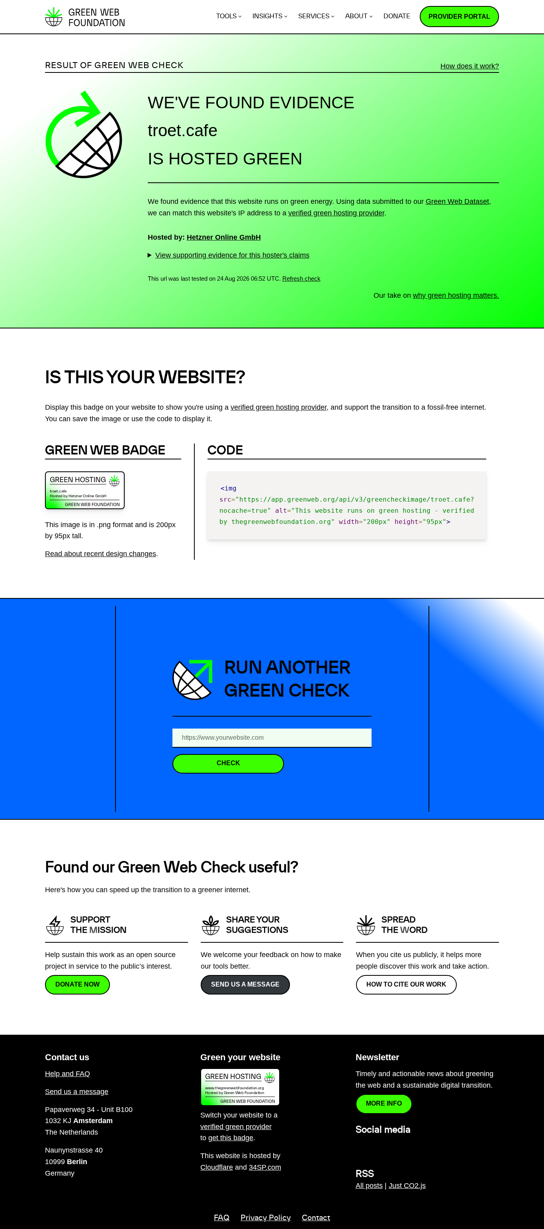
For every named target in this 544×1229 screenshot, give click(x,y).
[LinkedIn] (360, 1147)
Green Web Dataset (457, 201)
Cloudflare (216, 1167)
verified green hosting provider (336, 213)
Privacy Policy (266, 1218)
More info (384, 1103)
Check (228, 763)
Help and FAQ (67, 1074)
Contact (316, 1218)
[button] (240, 16)
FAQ (221, 1218)
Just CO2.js (407, 1186)
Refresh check (301, 278)
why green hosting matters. (456, 295)
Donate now (77, 984)
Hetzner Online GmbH (224, 237)
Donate (397, 17)
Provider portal (459, 16)
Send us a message (245, 984)
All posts (369, 1186)
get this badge (230, 1138)
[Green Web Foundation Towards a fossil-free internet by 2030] (85, 16)
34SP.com (265, 1167)
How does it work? (469, 66)
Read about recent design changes (100, 554)
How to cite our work (406, 984)
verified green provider (236, 1127)
